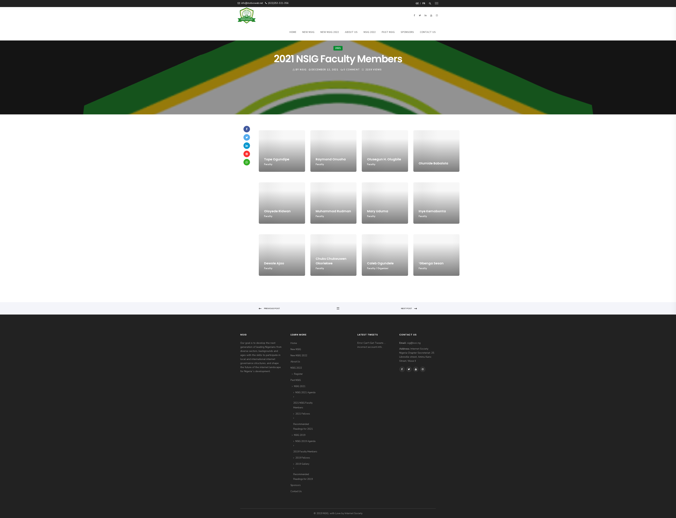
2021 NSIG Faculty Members (303, 405)
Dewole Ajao (274, 263)
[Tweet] (246, 137)
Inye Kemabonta (432, 211)
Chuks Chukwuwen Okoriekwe (331, 260)
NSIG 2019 (299, 435)
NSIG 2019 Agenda (305, 441)
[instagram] (437, 15)
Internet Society (353, 513)
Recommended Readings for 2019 (303, 477)
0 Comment (351, 69)
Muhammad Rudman (333, 211)
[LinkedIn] (246, 145)
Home (292, 32)
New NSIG (308, 32)
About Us (351, 32)
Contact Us (428, 32)
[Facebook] (246, 129)
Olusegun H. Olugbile (384, 159)
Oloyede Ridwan (277, 211)
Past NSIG (388, 32)
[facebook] (414, 15)
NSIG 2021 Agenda (305, 392)
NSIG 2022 (370, 32)
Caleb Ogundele (380, 263)
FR (423, 3)
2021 (338, 48)
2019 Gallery (302, 464)
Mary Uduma (377, 211)
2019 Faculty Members (305, 451)
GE (417, 3)
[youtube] (431, 15)
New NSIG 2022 (329, 32)
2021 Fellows (302, 413)
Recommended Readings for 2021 (303, 427)
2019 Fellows (302, 457)
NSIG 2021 (299, 386)
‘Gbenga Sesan (431, 263)
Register (298, 374)
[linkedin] (425, 15)
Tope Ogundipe (276, 159)
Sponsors (407, 32)
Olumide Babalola (433, 163)
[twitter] (420, 15)
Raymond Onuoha (331, 159)
